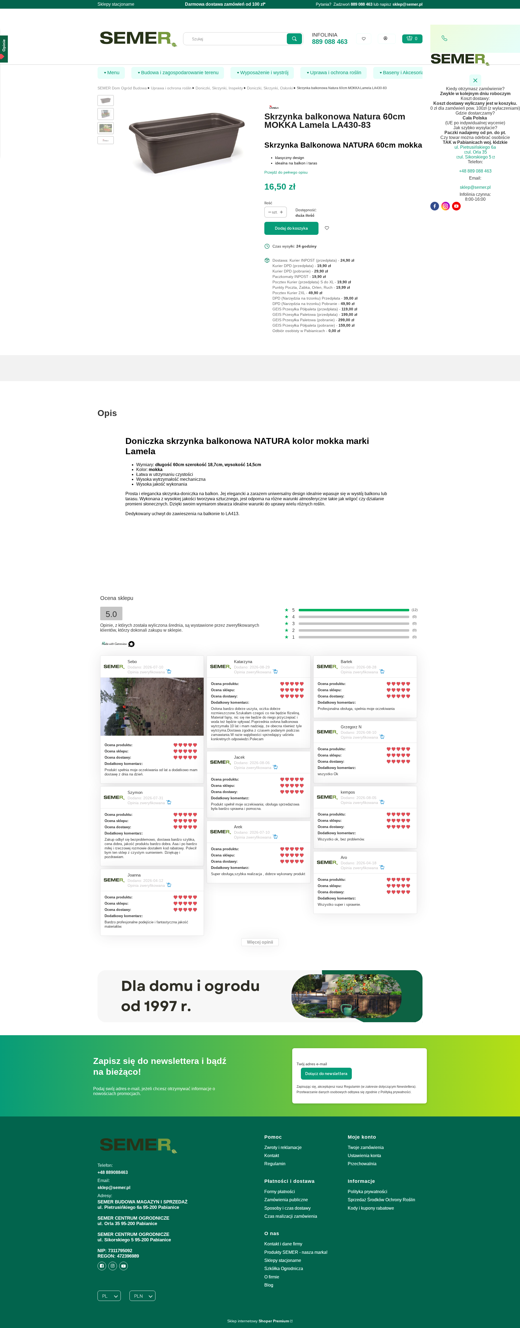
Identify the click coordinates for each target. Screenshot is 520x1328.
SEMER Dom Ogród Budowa (122, 88)
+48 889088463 (113, 1172)
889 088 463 (329, 41)
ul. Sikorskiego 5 (475, 157)
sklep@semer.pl (407, 4)
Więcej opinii (260, 942)
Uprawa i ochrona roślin (171, 88)
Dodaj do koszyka (291, 228)
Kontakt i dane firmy (283, 1244)
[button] (294, 38)
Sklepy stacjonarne (116, 4)
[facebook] (434, 206)
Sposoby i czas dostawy (287, 1208)
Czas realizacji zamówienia (290, 1216)
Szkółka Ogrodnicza (283, 1268)
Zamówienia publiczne (286, 1199)
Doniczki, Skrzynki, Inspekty (219, 88)
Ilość (268, 203)
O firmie (271, 1277)
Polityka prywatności (367, 1191)
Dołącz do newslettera (326, 1074)
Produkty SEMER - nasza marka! (295, 1252)
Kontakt (271, 1155)
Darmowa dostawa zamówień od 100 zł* (225, 4)
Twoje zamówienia (366, 1147)
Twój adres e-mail (312, 1064)
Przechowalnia (362, 1163)
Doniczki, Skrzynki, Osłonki (270, 88)
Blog (268, 1285)
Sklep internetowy (258, 1321)
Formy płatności (279, 1191)
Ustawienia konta (364, 1155)
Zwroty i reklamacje (283, 1147)
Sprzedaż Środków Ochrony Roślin (381, 1199)
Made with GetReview (81, 1320)
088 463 (365, 4)
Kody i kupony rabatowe (371, 1208)
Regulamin (274, 1163)
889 (354, 4)
